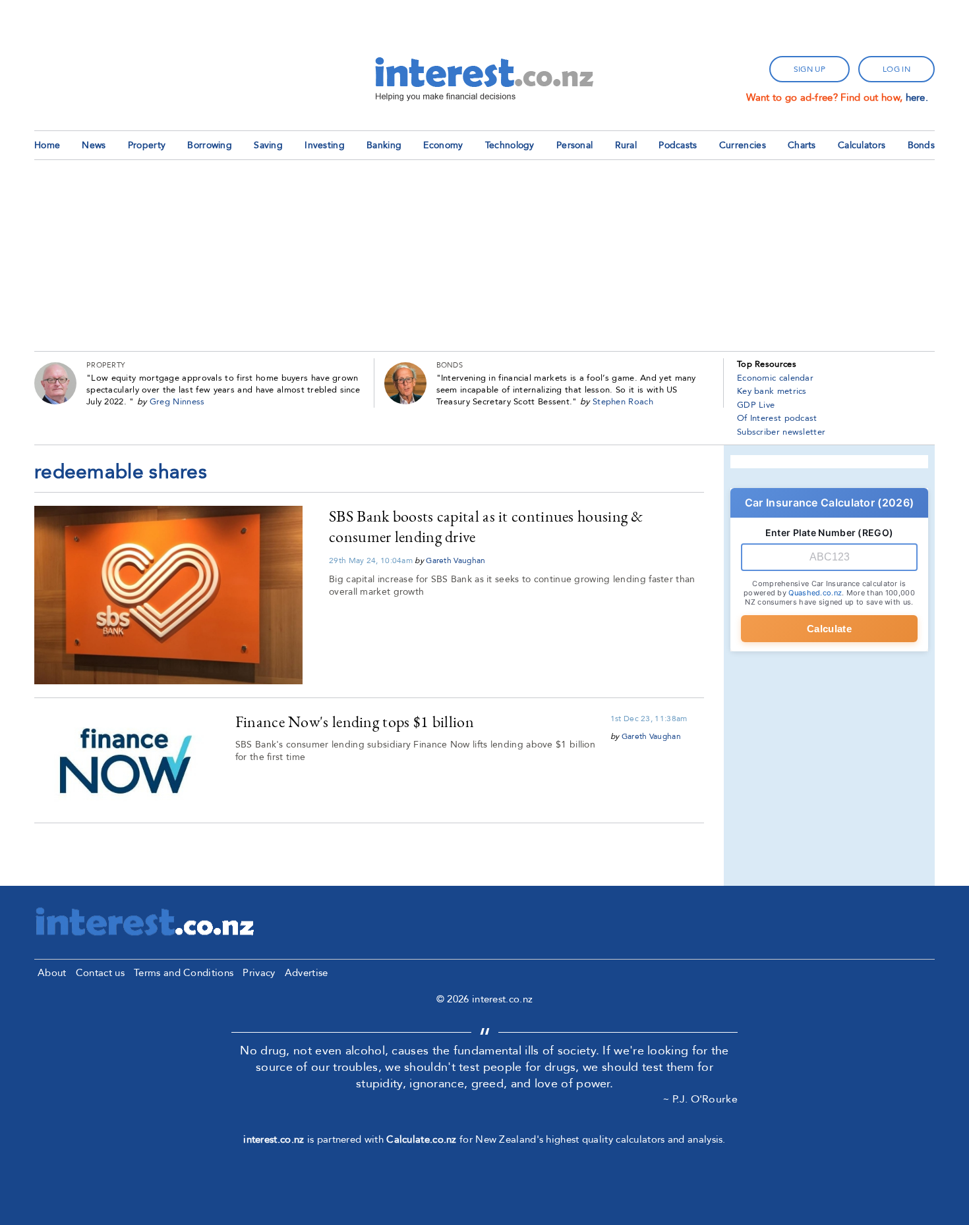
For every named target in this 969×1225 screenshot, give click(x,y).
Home (47, 145)
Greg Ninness (177, 402)
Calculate (829, 628)
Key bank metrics (772, 391)
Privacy (259, 972)
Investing (325, 145)
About (52, 972)
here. (917, 97)
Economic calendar (775, 378)
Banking (384, 145)
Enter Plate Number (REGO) (829, 532)
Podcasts (678, 145)
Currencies (742, 145)
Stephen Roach (623, 402)
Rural (626, 145)
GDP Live (756, 405)
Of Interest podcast (777, 418)
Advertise (306, 972)
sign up (809, 69)
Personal (574, 145)
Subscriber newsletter (781, 432)
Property (146, 145)
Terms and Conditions (183, 972)
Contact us (100, 972)
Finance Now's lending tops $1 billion (354, 721)
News (93, 145)
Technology (510, 145)
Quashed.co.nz (815, 592)
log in (896, 69)
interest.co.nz (273, 1139)
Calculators (861, 145)
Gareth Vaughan (455, 560)
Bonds (921, 145)
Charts (802, 145)
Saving (268, 145)
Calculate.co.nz (421, 1139)
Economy (443, 145)
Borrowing (209, 145)
